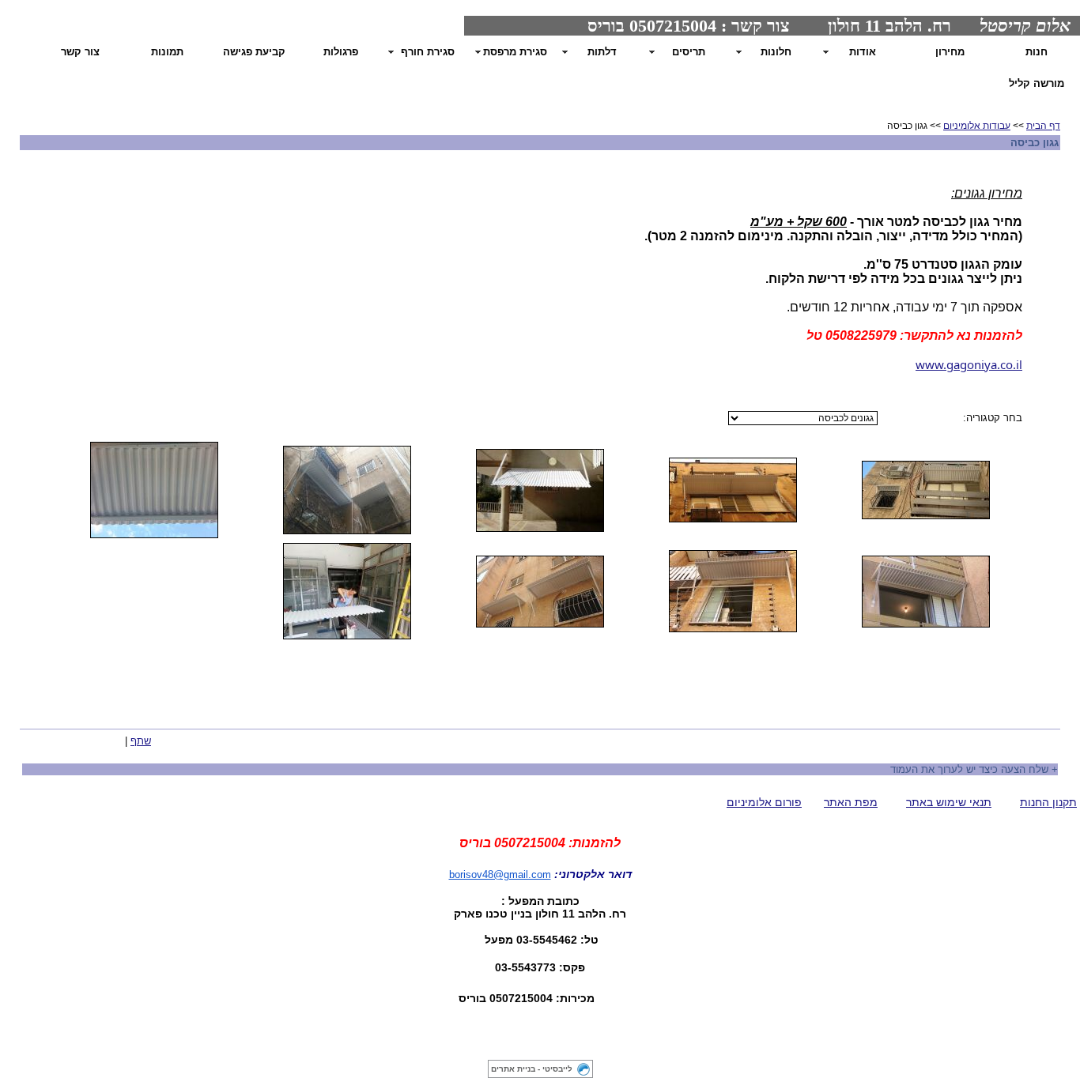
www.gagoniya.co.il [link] (969, 364)
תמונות (167, 52)
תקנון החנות (1048, 802)
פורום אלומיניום (764, 802)
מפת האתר (851, 802)
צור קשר (80, 52)
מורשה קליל (1036, 83)
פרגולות (340, 52)
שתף (140, 741)
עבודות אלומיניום (976, 125)
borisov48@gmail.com (500, 874)
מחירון (950, 52)
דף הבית (1043, 125)
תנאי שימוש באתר (948, 802)
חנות (1036, 52)
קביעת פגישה (254, 52)
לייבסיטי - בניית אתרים (531, 1069)
